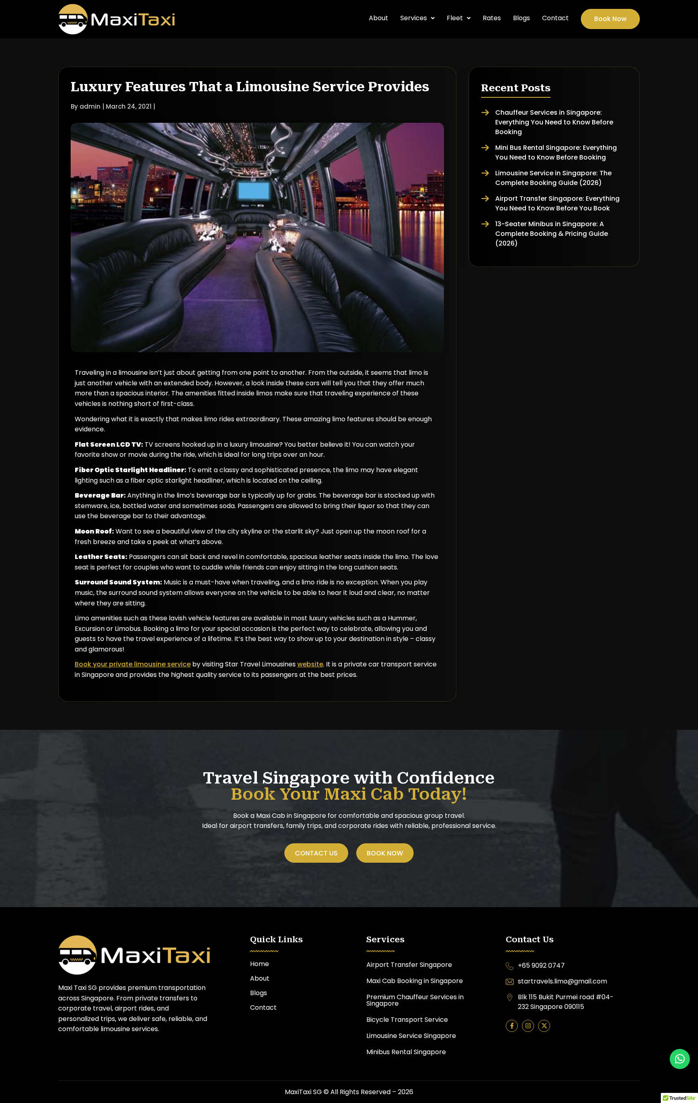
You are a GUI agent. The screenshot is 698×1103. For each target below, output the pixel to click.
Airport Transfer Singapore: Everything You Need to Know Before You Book (557, 203)
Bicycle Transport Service (408, 1019)
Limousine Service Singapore (411, 1035)
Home (259, 964)
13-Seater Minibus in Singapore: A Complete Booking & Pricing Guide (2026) (551, 233)
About (378, 18)
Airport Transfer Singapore (409, 964)
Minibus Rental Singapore (406, 1052)
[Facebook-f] (512, 1026)
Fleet (455, 18)
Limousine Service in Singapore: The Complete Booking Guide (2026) (553, 177)
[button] (417, 18)
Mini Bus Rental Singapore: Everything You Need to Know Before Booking (556, 152)
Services (413, 18)
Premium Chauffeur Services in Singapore (415, 1000)
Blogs (521, 18)
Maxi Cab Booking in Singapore (414, 980)
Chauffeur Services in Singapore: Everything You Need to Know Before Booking (554, 122)
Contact (555, 18)
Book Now (610, 18)
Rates (492, 18)
